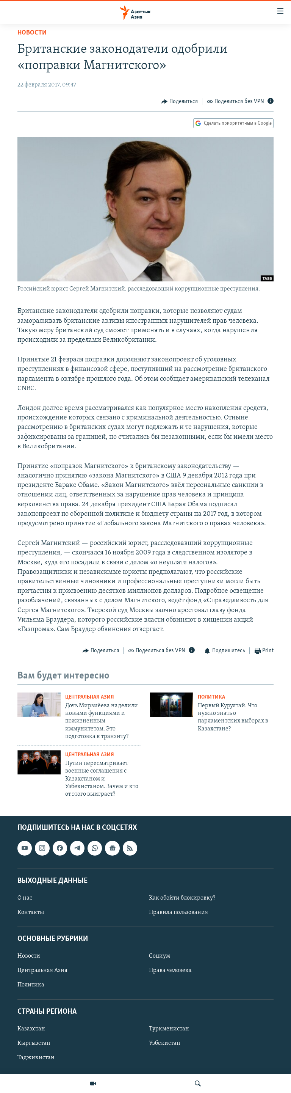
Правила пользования (178, 912)
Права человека (170, 970)
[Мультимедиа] (93, 1083)
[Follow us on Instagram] (42, 848)
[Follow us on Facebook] (60, 848)
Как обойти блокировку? (182, 898)
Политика (211, 697)
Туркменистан (169, 1029)
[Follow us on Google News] (112, 848)
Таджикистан (36, 1058)
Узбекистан (164, 1043)
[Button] (179, 102)
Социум (159, 956)
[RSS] (130, 848)
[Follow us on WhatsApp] (95, 848)
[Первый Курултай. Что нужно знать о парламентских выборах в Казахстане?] (171, 705)
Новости (32, 33)
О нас (24, 898)
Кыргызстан (33, 1043)
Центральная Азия (89, 697)
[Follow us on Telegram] (77, 848)
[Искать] (197, 1083)
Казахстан (31, 1029)
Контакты (30, 912)
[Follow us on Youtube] (24, 848)
